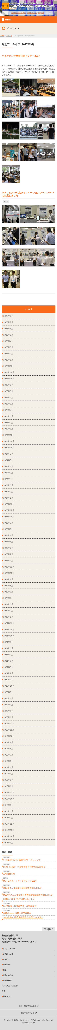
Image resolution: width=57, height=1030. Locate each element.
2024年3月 (8, 485)
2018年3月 (8, 811)
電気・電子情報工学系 (28, 1006)
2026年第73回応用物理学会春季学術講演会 (23, 917)
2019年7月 (8, 755)
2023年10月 (8, 516)
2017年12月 (8, 824)
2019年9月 (8, 742)
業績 (4, 970)
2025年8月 (8, 391)
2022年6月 (8, 592)
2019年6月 (8, 761)
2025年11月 (8, 372)
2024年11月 (8, 441)
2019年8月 (8, 748)
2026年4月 (8, 341)
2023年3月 (8, 548)
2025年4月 (8, 410)
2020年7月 (8, 698)
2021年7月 (8, 654)
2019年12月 (8, 723)
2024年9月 (8, 454)
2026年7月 (8, 322)
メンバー (6, 959)
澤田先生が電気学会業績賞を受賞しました (22, 888)
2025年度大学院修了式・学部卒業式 (20, 906)
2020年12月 (8, 679)
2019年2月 (8, 780)
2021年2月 (8, 673)
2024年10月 (8, 447)
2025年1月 (8, 429)
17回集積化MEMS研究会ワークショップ (21, 860)
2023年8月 (8, 529)
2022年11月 (8, 573)
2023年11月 (8, 510)
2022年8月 (8, 585)
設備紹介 (6, 965)
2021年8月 (8, 648)
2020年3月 (8, 705)
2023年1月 (8, 560)
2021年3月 (8, 667)
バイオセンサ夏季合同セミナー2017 (21, 56)
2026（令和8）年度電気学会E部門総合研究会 (24, 867)
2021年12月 (8, 623)
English (41, 13)
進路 (3, 991)
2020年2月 (8, 711)
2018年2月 (8, 817)
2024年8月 (8, 460)
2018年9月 (8, 805)
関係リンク (32, 13)
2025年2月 (8, 422)
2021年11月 (8, 629)
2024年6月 (8, 473)
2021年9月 (8, 642)
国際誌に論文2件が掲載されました (19, 899)
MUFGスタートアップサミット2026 (20, 881)
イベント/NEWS (9, 949)
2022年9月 (8, 579)
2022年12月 (8, 567)
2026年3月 (8, 347)
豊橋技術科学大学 (18, 13)
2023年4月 (8, 541)
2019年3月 (8, 773)
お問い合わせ (8, 975)
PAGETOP (48, 929)
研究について (8, 954)
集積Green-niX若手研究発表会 (17, 913)
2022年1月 (8, 617)
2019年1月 (8, 786)
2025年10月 (8, 378)
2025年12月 (8, 366)
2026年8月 (8, 316)
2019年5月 (8, 767)
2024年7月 (8, 466)
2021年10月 (8, 636)
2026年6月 (8, 328)
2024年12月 (8, 435)
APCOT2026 (9, 874)
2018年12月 (8, 792)
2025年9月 (8, 385)
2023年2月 (8, 554)
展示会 (6, 201)
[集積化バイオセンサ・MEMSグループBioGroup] (28, 6)
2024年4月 (8, 479)
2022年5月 (8, 598)
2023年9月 (8, 523)
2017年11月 (8, 830)
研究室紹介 (7, 980)
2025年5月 (8, 404)
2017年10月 (8, 836)
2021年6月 (8, 661)
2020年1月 (8, 717)
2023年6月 (8, 535)
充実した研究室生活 (10, 986)
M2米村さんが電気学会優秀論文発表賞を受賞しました (28, 895)
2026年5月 (8, 335)
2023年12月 (8, 504)
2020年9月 (8, 692)
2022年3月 (8, 604)
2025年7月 (8, 397)
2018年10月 (8, 799)
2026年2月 (8, 353)
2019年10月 (8, 736)
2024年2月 (8, 491)
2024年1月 (8, 498)
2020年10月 (8, 686)
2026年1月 (8, 360)
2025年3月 (8, 416)
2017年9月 (8, 842)
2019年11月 (8, 730)
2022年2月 (8, 610)
